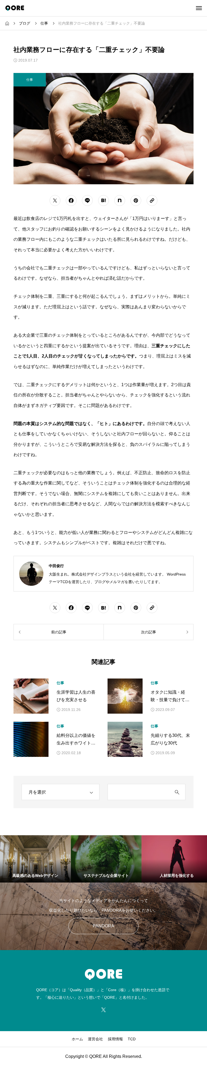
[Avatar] (31, 574)
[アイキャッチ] (31, 696)
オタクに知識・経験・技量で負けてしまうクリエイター (170, 697)
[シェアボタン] (55, 200)
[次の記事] (149, 632)
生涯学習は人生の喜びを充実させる (76, 696)
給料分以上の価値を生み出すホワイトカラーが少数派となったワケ (76, 740)
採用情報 (115, 1039)
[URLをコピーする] (152, 200)
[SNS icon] (103, 1009)
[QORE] (14, 8)
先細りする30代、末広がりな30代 (170, 739)
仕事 (60, 683)
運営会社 (95, 1039)
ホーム (77, 1039)
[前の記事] (58, 632)
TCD (132, 1039)
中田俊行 (56, 566)
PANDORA (103, 926)
